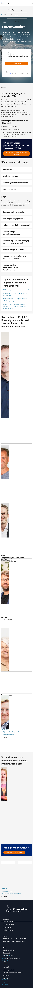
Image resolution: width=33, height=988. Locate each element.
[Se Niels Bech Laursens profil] (16, 471)
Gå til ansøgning (16, 63)
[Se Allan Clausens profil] (16, 530)
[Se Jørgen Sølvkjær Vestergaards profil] (16, 386)
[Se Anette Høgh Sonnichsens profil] (16, 659)
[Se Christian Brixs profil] (16, 722)
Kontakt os (5, 984)
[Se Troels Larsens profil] (16, 592)
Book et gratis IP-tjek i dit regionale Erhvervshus (16, 154)
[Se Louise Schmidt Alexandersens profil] (4, 804)
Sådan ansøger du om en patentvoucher (15, 290)
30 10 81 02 (5, 979)
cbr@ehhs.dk (5, 982)
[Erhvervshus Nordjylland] (3, 3)
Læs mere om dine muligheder (14, 852)
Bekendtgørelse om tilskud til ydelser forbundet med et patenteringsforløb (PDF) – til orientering (16, 306)
